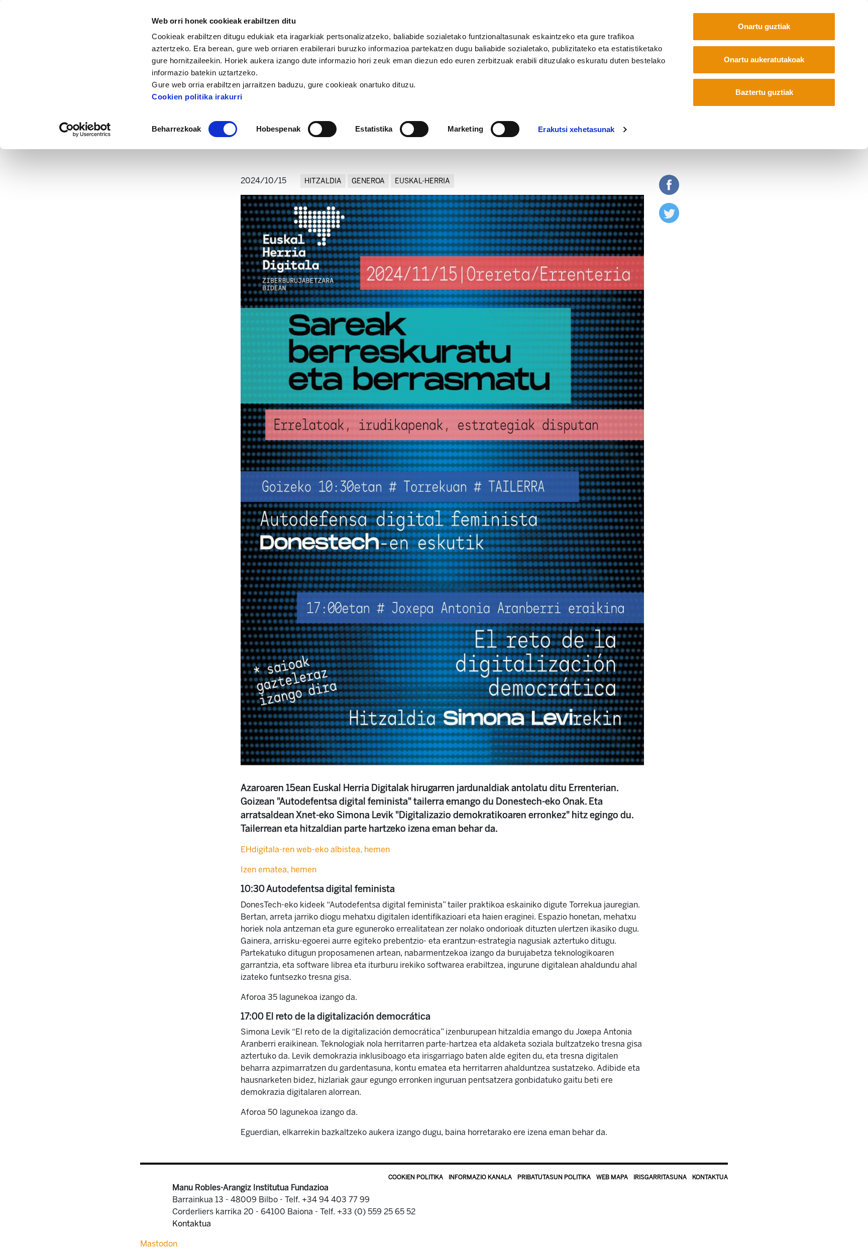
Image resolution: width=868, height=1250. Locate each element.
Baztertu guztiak (764, 92)
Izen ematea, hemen (278, 869)
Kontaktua (710, 1177)
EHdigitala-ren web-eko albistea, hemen (315, 849)
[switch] (322, 129)
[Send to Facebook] (669, 184)
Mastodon (158, 1243)
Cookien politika (415, 1177)
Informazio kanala (480, 1177)
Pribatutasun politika (554, 1177)
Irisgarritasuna (660, 1177)
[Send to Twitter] (669, 212)
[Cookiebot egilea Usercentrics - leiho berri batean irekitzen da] (85, 129)
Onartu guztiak (764, 26)
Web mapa (612, 1177)
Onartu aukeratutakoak (764, 59)
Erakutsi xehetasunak (576, 129)
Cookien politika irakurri (197, 96)
